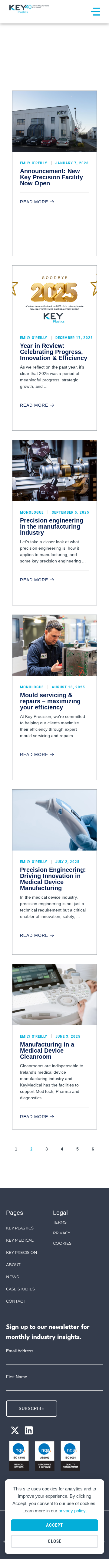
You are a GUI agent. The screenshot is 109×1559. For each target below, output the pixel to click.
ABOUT (13, 1264)
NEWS (12, 1276)
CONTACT (15, 1301)
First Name (16, 1377)
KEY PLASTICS (20, 1227)
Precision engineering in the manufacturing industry (51, 526)
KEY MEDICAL (20, 1240)
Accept (54, 1525)
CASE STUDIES (20, 1288)
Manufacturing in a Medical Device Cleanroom (47, 1050)
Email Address (19, 1351)
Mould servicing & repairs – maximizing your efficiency (50, 701)
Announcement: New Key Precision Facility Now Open (51, 177)
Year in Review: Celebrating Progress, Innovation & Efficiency (53, 351)
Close (54, 1541)
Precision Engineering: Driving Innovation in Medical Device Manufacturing (53, 878)
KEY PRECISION (21, 1252)
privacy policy (72, 1510)
